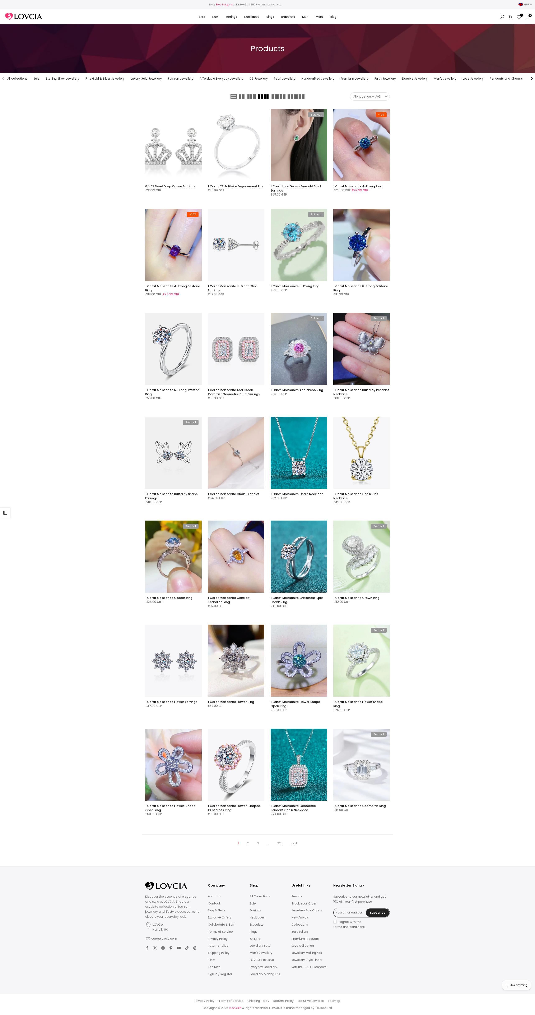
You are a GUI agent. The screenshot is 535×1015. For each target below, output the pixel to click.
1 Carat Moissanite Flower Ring (231, 702)
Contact (214, 904)
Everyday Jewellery (263, 967)
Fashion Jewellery (180, 78)
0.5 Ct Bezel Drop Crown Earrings (170, 186)
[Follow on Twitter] (155, 947)
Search (297, 896)
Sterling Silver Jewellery (62, 78)
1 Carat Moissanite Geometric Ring (359, 806)
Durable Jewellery (415, 78)
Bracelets (288, 17)
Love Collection (303, 946)
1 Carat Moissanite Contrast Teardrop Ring (229, 600)
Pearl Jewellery (284, 78)
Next (294, 843)
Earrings (231, 17)
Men (305, 17)
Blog (333, 17)
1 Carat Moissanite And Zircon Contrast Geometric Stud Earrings (234, 392)
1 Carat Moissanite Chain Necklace (297, 494)
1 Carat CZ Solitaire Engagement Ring (236, 186)
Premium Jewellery (354, 78)
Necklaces (251, 17)
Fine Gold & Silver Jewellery (105, 78)
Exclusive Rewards (311, 1001)
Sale (36, 78)
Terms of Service (220, 932)
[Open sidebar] (5, 513)
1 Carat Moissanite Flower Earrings (171, 702)
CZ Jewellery (259, 78)
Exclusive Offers (219, 918)
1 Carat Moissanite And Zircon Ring (297, 390)
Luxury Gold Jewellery (146, 78)
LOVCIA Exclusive (262, 960)
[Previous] (3, 78)
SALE (202, 17)
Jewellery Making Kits (265, 974)
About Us (214, 896)
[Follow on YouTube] (179, 947)
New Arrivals (300, 918)
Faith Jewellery (385, 78)
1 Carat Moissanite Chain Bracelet (233, 494)
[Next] (531, 78)
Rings (270, 17)
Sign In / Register (220, 974)
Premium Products (305, 939)
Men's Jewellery (445, 78)
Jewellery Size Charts (307, 910)
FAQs (211, 960)
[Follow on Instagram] (163, 947)
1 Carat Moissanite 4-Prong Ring (357, 186)
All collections (17, 78)
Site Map (214, 967)
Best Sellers (300, 932)
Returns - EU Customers (309, 967)
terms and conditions (349, 927)
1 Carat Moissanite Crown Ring (356, 598)
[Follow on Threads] (195, 947)
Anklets (255, 939)
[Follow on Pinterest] (171, 947)
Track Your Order (304, 904)
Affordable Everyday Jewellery (221, 78)
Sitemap (334, 1001)
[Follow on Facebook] (147, 947)
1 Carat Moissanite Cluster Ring (168, 598)
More (319, 17)
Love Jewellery (473, 78)
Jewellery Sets (260, 946)
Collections (300, 925)
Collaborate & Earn (221, 925)
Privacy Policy (218, 939)
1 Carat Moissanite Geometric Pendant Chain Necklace (293, 808)
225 (279, 843)
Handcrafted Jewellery (318, 78)
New (215, 17)
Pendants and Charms (506, 78)
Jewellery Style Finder (307, 960)
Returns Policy (218, 946)
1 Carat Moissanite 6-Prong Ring (295, 286)
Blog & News (216, 910)
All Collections (260, 896)
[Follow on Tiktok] (187, 947)
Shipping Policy (218, 953)
